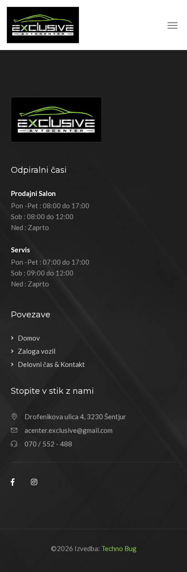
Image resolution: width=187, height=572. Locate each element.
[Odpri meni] (172, 26)
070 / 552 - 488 (48, 444)
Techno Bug (119, 548)
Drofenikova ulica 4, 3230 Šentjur (75, 416)
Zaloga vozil (36, 351)
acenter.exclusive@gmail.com (69, 430)
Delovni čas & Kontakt (51, 364)
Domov (29, 338)
